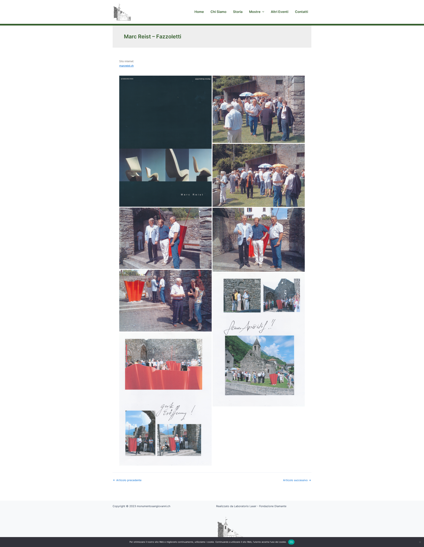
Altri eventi (279, 12)
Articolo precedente (127, 480)
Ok (291, 542)
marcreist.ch (126, 65)
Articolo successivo (297, 480)
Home (199, 12)
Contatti (301, 12)
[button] (262, 12)
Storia (237, 12)
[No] (420, 542)
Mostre (255, 12)
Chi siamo (218, 12)
